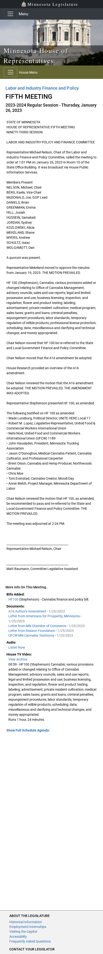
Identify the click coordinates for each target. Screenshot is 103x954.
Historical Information (25, 922)
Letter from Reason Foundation (32, 631)
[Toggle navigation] (10, 14)
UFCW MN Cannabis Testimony (31, 635)
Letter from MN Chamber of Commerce (37, 626)
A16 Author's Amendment (27, 611)
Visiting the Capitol (23, 931)
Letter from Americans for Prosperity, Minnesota (44, 616)
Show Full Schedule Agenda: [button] (28, 730)
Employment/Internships (27, 927)
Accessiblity (18, 936)
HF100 (13, 599)
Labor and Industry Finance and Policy (42, 88)
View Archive (17, 659)
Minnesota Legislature (53, 4)
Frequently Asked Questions (30, 941)
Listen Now (16, 647)
